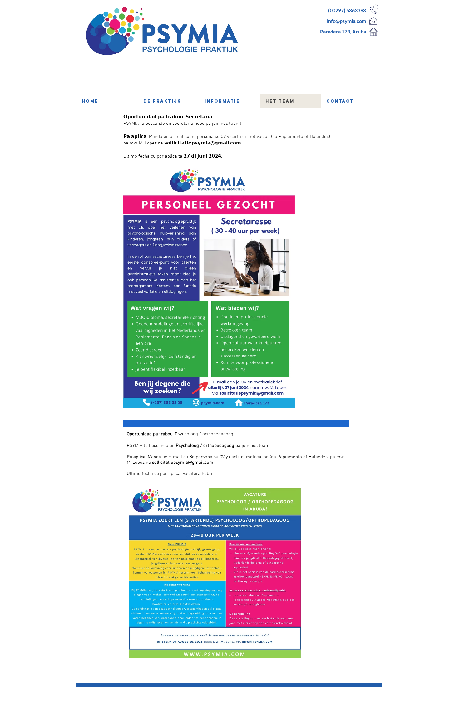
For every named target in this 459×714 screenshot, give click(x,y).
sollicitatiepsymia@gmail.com (182, 462)
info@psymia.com (346, 21)
